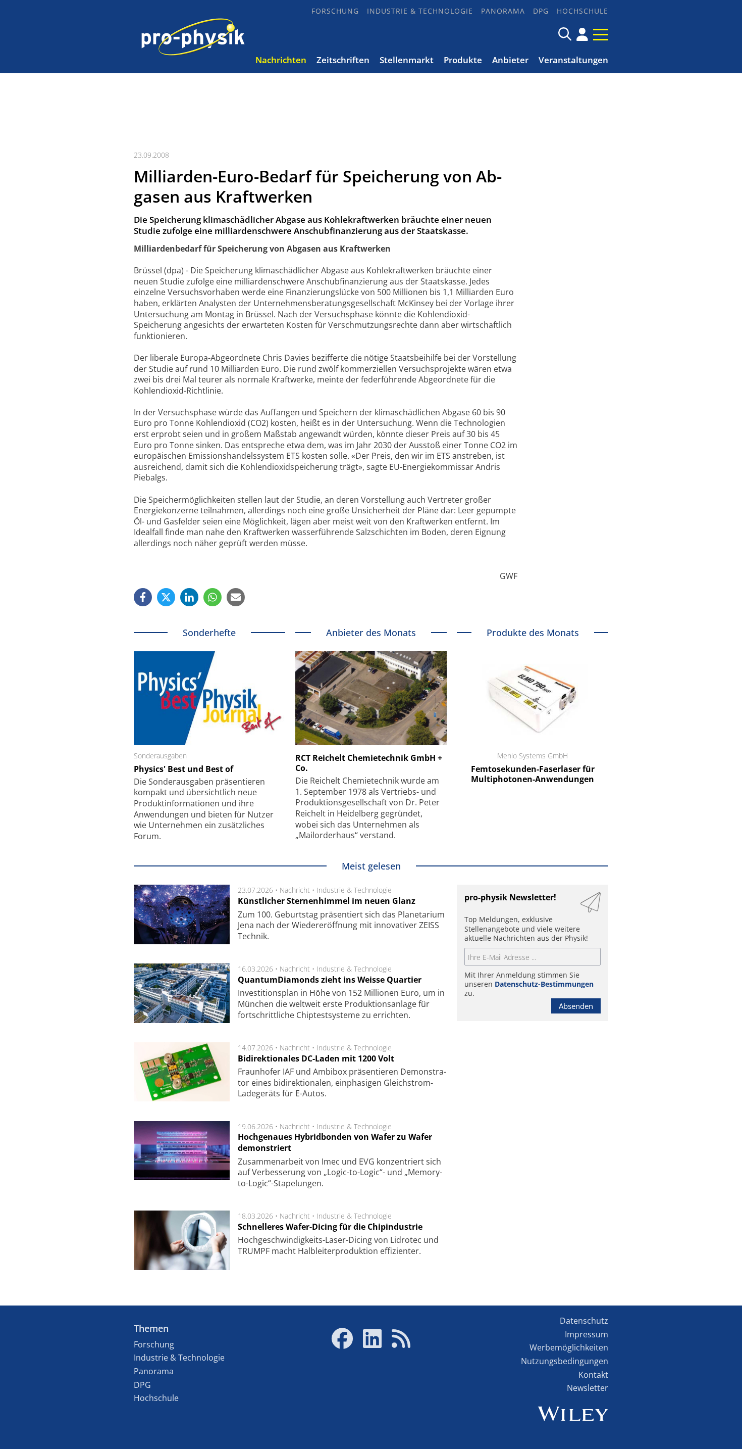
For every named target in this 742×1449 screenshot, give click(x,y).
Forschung (335, 11)
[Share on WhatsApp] (212, 597)
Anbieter (510, 60)
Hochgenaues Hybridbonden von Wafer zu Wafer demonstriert (335, 1142)
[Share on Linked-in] (189, 597)
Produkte (463, 60)
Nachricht (295, 890)
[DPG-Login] (582, 34)
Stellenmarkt (407, 60)
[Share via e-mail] (236, 597)
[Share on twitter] (166, 597)
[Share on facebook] (143, 597)
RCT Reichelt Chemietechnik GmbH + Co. (368, 763)
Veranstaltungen (573, 60)
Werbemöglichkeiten (568, 1347)
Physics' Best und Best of (183, 769)
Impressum (586, 1334)
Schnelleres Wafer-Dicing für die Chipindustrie (330, 1226)
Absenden (576, 1006)
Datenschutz (584, 1320)
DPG (541, 11)
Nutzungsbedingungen (564, 1361)
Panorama (503, 11)
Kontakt (593, 1374)
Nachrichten (280, 60)
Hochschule (582, 11)
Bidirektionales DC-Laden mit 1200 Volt (316, 1058)
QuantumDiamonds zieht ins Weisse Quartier (329, 979)
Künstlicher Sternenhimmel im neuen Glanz (326, 900)
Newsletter (587, 1387)
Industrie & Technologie (420, 11)
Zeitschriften (342, 60)
